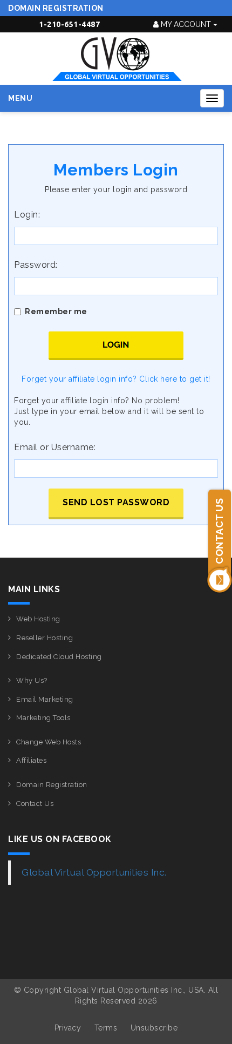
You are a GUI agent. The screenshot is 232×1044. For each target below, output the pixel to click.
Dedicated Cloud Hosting (59, 657)
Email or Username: (54, 447)
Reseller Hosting (44, 638)
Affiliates (31, 760)
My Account (186, 24)
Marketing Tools (43, 718)
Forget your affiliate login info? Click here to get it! (116, 379)
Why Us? (31, 680)
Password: (36, 265)
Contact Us (34, 803)
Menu (20, 98)
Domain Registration (56, 8)
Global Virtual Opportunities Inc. (94, 872)
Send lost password (116, 502)
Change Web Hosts (48, 742)
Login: (27, 214)
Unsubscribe (154, 1027)
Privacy (67, 1027)
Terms (106, 1027)
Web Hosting (38, 619)
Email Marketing (44, 699)
